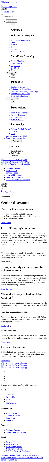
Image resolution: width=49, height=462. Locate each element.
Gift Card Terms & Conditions (18, 180)
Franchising (16, 138)
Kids (13, 47)
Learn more (5, 361)
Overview (10, 395)
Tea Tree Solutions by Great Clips (24, 91)
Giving (9, 401)
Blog (13, 70)
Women (14, 45)
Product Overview (18, 87)
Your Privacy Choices (14, 177)
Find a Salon (9, 12)
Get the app (5, 342)
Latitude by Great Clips (20, 94)
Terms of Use (11, 171)
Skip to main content (9, 2)
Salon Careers (16, 136)
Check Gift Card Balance (16, 432)
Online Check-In (17, 61)
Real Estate (10, 420)
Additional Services (19, 51)
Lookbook (15, 68)
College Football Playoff (21, 129)
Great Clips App (17, 63)
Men (13, 42)
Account (17, 141)
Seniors (14, 49)
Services (10, 21)
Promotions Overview (20, 113)
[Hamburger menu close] (2, 14)
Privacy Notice (12, 173)
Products (10, 73)
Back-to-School (17, 119)
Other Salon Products (19, 96)
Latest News (11, 404)
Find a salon (6, 223)
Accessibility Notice (14, 175)
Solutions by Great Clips (21, 89)
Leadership (10, 397)
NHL (13, 134)
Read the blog (6, 289)
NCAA (14, 131)
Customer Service (13, 168)
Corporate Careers (13, 416)
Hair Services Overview (20, 40)
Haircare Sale (16, 117)
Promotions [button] (11, 99)
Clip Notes (15, 66)
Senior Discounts (18, 115)
